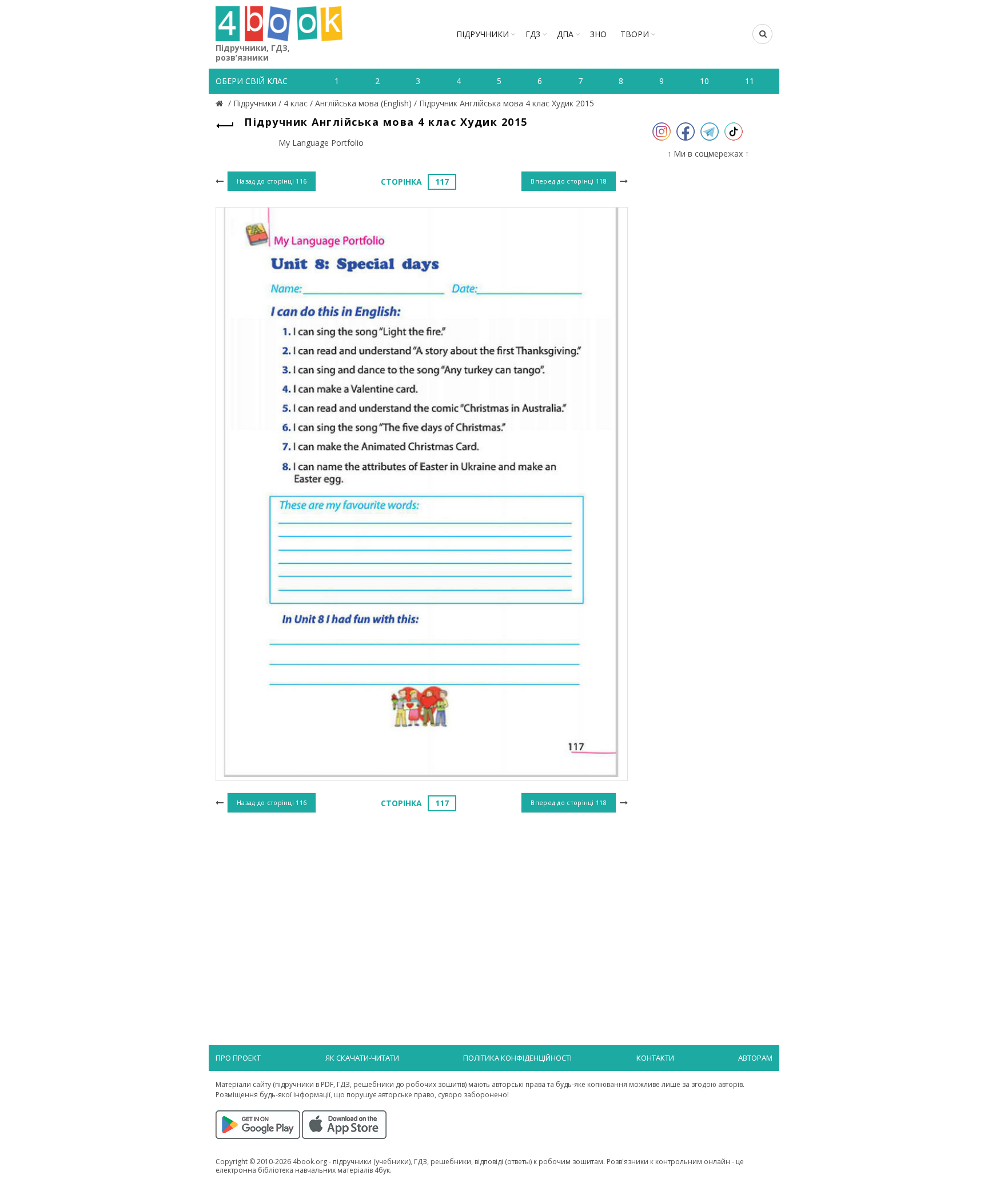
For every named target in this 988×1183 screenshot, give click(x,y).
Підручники (482, 34)
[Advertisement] (422, 910)
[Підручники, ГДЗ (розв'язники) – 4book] (221, 103)
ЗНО (598, 34)
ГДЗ (532, 34)
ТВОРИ (634, 34)
